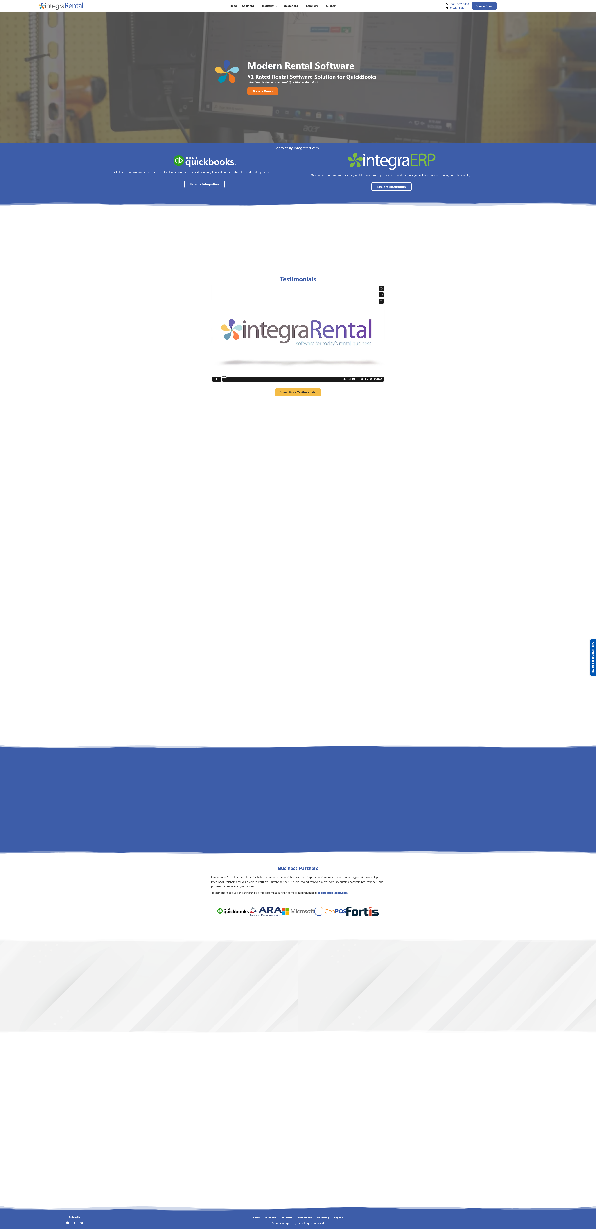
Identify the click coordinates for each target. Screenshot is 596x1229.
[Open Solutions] (256, 6)
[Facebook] (68, 1223)
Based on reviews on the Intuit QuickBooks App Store (282, 82)
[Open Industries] (276, 6)
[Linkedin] (81, 1223)
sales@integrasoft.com (333, 892)
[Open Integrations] (299, 6)
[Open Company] (320, 6)
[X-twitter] (74, 1223)
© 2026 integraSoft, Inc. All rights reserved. (298, 1223)
